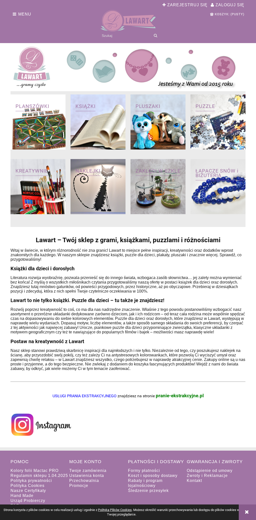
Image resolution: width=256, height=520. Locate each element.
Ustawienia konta (86, 475)
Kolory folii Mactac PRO (34, 470)
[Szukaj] (155, 35)
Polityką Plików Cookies (115, 510)
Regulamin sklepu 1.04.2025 (39, 475)
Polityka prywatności (31, 480)
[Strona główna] (128, 20)
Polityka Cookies (27, 485)
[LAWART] (128, 67)
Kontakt (194, 480)
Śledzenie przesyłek (148, 490)
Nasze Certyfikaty (28, 490)
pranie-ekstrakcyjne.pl (180, 396)
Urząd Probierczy (27, 500)
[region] (128, 67)
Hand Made (22, 495)
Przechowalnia (84, 480)
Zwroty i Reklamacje (207, 475)
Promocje (78, 485)
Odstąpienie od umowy (209, 470)
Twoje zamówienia (87, 470)
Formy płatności (144, 470)
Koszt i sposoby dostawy (153, 475)
